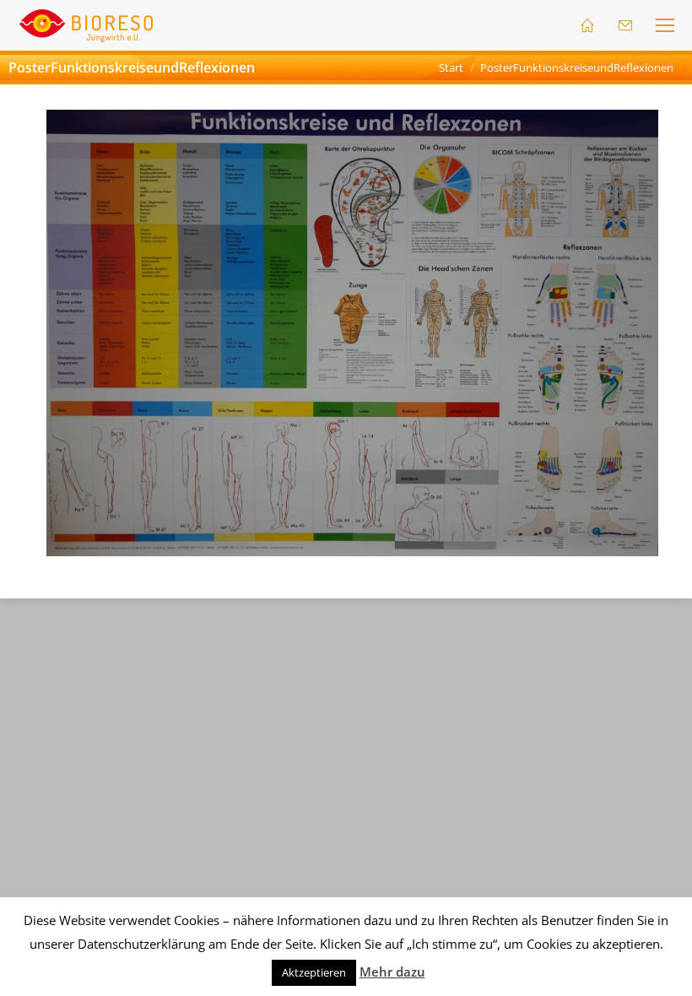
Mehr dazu (392, 971)
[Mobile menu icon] (665, 25)
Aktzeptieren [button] (314, 972)
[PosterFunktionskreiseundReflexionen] (352, 333)
